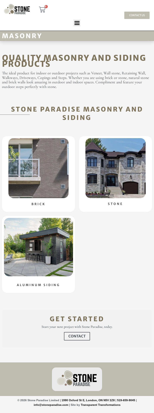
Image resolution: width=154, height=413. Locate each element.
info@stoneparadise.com (51, 404)
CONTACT (77, 336)
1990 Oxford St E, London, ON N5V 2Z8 (89, 400)
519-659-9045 (126, 400)
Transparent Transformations (101, 404)
